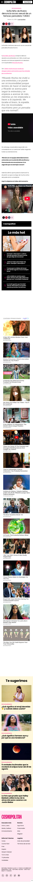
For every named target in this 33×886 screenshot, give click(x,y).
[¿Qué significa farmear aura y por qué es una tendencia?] (16, 722)
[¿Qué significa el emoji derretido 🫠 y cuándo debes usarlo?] (16, 693)
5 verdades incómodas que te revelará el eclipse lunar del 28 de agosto (16, 766)
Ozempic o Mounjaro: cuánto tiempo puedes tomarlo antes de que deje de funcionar (17, 255)
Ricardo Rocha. (17, 63)
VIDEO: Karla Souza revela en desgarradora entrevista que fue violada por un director (16, 71)
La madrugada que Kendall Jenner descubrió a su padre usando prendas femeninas (16, 285)
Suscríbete (27, 2)
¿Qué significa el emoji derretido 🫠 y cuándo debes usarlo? (16, 707)
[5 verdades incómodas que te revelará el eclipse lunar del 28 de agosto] (16, 751)
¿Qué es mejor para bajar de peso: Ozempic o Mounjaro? (16, 262)
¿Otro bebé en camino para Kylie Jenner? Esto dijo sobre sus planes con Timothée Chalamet (17, 277)
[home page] (10, 2)
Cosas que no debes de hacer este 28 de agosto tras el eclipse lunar (18, 269)
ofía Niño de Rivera (8, 56)
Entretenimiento (16, 8)
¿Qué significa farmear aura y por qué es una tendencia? (15, 736)
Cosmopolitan (21, 19)
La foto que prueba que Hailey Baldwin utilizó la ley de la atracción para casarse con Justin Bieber (15, 799)
